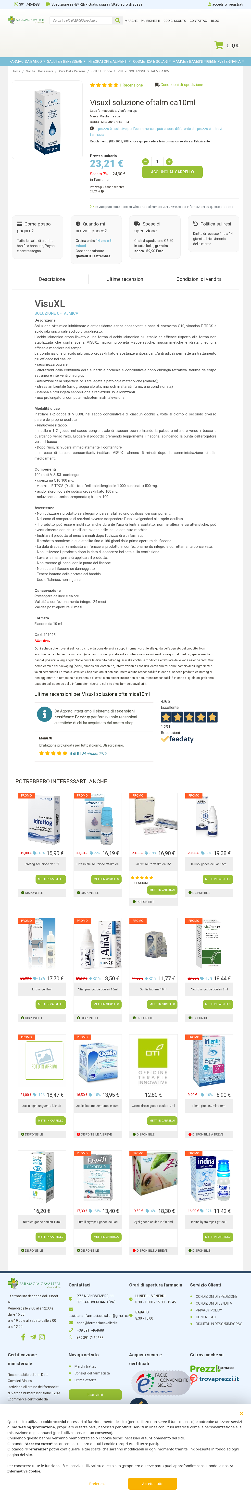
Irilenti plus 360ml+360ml (209, 1106)
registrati (236, 4)
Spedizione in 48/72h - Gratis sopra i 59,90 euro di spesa (96, 4)
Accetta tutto (152, 1483)
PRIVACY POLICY (209, 1310)
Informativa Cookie (23, 1471)
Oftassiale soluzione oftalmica (97, 864)
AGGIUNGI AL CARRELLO (172, 172)
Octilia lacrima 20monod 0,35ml (97, 1106)
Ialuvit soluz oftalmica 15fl (153, 864)
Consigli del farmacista (92, 1373)
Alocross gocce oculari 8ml (209, 989)
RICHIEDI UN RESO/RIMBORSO (219, 1324)
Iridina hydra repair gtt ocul (209, 1222)
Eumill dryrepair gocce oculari (97, 1222)
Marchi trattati (86, 1366)
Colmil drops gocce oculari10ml (153, 1106)
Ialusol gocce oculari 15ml (209, 864)
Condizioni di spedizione (182, 84)
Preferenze (98, 1483)
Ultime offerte (86, 1380)
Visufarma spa (128, 110)
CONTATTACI (206, 1317)
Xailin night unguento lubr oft (41, 1106)
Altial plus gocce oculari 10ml (97, 989)
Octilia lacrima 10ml (153, 989)
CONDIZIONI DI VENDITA (214, 1303)
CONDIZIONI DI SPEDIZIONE (216, 1296)
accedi (217, 4)
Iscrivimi (95, 1394)
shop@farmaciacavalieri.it (97, 1323)
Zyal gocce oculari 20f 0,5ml (153, 1222)
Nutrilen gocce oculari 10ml (42, 1222)
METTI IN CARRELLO (50, 879)
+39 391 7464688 (90, 1330)
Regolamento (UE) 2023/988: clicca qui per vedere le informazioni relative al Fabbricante (150, 141)
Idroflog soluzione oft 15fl (42, 864)
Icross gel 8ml (41, 989)
